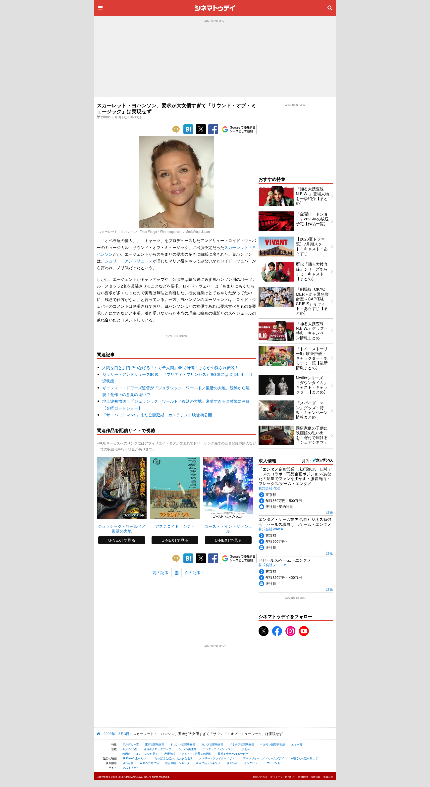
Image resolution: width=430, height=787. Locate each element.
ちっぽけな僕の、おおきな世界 (174, 758)
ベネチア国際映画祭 (241, 744)
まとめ (246, 749)
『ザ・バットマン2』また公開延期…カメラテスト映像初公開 (157, 415)
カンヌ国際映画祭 (212, 744)
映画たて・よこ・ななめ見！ (140, 753)
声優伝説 (169, 753)
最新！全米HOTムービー (233, 753)
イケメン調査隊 (187, 749)
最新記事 (127, 763)
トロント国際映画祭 (182, 744)
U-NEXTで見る (121, 540)
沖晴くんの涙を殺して (304, 758)
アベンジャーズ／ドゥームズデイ (263, 758)
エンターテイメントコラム (219, 749)
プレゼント (273, 763)
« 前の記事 (158, 572)
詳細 (329, 512)
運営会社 (328, 777)
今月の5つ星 (130, 749)
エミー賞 (296, 744)
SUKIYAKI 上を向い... (135, 758)
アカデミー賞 (130, 744)
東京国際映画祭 (154, 744)
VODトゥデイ (130, 767)
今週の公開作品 (149, 763)
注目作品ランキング (208, 763)
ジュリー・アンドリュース (129, 261)
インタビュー (252, 763)
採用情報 (316, 777)
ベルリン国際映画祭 (272, 744)
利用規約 (303, 777)
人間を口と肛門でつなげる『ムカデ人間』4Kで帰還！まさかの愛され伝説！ (170, 367)
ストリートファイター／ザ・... (218, 758)
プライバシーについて (282, 777)
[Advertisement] (215, 60)
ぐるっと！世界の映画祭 (196, 753)
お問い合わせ (260, 777)
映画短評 (232, 763)
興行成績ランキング (177, 763)
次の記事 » (194, 572)
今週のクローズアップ (157, 749)
